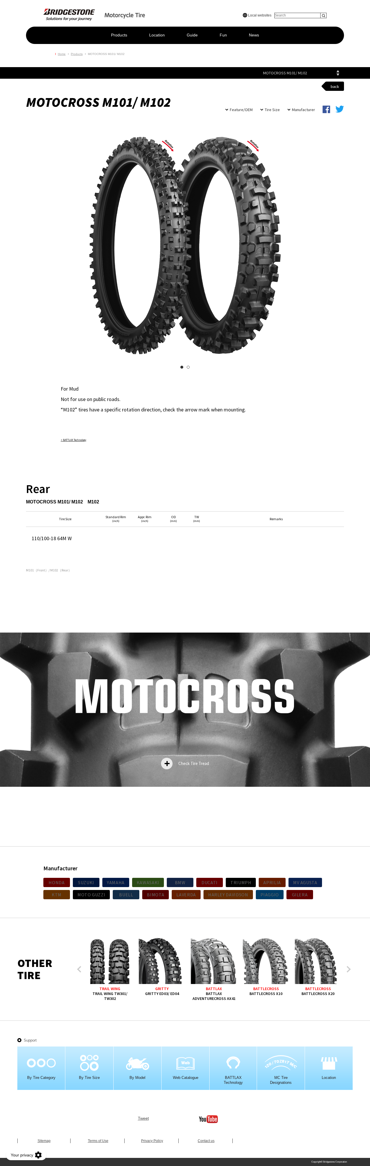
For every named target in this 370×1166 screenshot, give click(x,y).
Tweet (143, 1118)
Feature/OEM (241, 109)
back (335, 86)
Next (347, 969)
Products (119, 35)
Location (157, 35)
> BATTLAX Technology (73, 440)
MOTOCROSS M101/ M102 (285, 73)
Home (62, 54)
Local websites (259, 15)
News (254, 35)
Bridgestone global (334, 6)
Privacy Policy (152, 1141)
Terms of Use (98, 1141)
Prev (80, 969)
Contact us (206, 1141)
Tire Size (272, 109)
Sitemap (44, 1141)
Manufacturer (303, 109)
